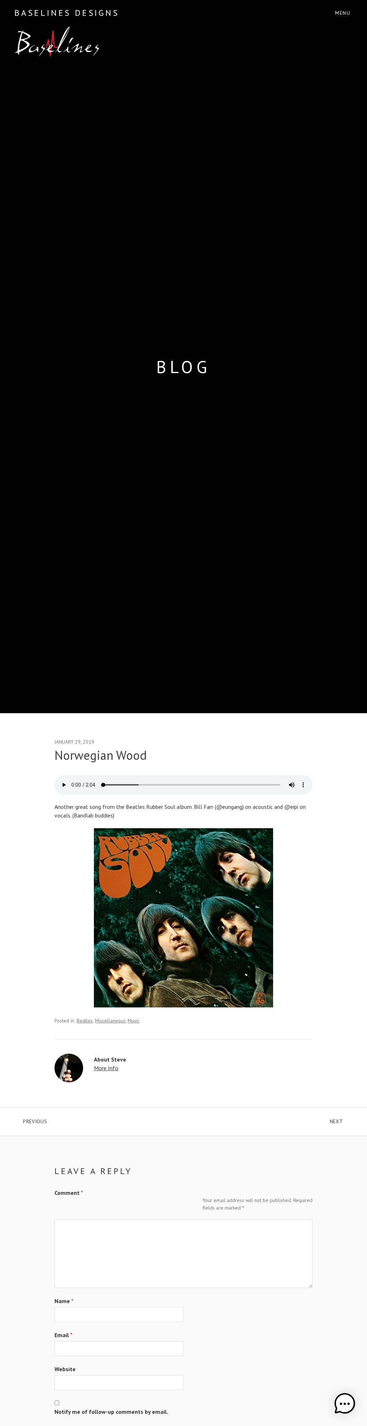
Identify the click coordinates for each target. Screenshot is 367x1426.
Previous (82, 1120)
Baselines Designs (66, 12)
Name (63, 1301)
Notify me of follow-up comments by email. (111, 1411)
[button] (344, 1403)
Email (63, 1335)
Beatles (85, 1020)
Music (133, 1020)
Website (65, 1369)
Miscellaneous (110, 1020)
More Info (106, 1068)
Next (341, 1120)
